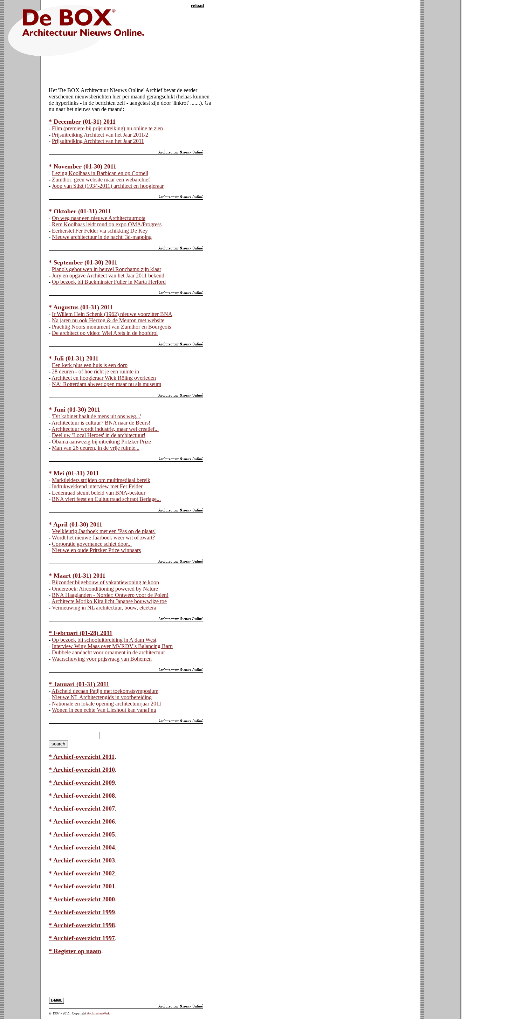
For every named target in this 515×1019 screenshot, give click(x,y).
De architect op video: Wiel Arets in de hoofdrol (105, 333)
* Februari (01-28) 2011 (80, 632)
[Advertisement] (131, 71)
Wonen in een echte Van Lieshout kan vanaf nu (104, 710)
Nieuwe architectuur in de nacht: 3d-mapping (102, 237)
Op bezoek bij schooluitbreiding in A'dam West (104, 640)
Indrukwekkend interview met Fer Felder (97, 486)
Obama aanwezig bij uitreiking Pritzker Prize (101, 442)
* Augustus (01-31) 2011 (81, 307)
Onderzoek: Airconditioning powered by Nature (105, 589)
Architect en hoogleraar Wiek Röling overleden (104, 378)
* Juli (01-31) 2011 (73, 358)
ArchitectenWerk (98, 1013)
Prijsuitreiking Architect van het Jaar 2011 (98, 141)
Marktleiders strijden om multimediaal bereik (101, 480)
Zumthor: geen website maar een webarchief (101, 180)
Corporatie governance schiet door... (92, 544)
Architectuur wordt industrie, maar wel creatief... (105, 429)
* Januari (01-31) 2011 (79, 684)
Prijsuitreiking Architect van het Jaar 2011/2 (100, 135)
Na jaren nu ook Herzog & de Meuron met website (108, 320)
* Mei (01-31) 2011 (74, 473)
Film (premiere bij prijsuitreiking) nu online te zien (107, 128)
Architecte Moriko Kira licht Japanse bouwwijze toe (109, 601)
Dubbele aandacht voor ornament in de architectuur (108, 652)
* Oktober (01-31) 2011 (80, 211)
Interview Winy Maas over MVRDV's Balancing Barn (112, 646)
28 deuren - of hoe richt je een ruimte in (95, 371)
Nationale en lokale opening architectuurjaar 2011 (107, 704)
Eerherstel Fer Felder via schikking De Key (100, 231)
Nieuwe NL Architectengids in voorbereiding (102, 697)
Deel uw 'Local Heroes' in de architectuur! (98, 435)
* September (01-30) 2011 (83, 262)
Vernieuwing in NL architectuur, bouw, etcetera (104, 608)
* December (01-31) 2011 (82, 121)
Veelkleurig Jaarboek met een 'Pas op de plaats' (104, 531)
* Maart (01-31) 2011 (77, 575)
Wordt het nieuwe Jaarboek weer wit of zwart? (103, 538)
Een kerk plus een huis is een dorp (90, 365)
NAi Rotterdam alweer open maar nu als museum (106, 384)
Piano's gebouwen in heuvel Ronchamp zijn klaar (106, 269)
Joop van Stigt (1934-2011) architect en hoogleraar (108, 186)
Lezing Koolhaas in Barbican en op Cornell (100, 173)
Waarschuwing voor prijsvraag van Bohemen (102, 659)
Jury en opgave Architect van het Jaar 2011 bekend (108, 275)
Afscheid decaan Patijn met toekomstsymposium (105, 691)
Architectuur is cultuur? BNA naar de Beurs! (101, 423)
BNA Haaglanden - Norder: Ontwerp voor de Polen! (110, 595)
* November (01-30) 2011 (82, 166)
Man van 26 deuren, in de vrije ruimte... (95, 448)
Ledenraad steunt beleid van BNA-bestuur (98, 493)
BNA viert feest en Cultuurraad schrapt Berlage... (106, 499)
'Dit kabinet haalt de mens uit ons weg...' (96, 416)
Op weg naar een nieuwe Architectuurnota (98, 218)
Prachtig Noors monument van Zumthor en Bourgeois (111, 327)
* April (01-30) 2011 (75, 524)
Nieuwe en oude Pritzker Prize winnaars (96, 550)
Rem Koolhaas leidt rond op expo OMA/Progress (107, 224)
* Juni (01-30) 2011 (74, 409)
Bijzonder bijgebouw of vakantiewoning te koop (105, 582)
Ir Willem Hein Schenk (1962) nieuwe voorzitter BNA (112, 314)
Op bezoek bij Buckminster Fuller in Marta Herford (109, 282)
